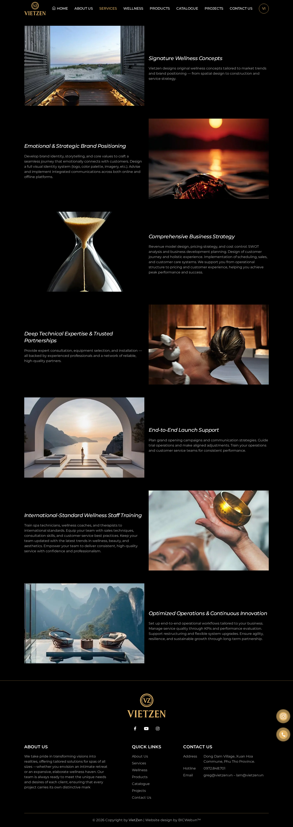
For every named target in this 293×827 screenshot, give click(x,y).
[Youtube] (146, 728)
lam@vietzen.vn (250, 775)
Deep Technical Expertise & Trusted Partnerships (68, 336)
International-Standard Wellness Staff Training (83, 515)
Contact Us (241, 8)
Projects (214, 8)
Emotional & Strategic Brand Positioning (75, 146)
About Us (83, 8)
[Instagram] (157, 728)
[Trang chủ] (35, 8)
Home (62, 8)
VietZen (135, 820)
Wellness (133, 8)
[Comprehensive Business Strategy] (84, 252)
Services (108, 8)
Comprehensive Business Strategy (191, 236)
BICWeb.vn (187, 820)
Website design (158, 820)
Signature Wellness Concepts (185, 58)
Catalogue (187, 8)
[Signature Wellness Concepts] (84, 66)
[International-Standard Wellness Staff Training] (209, 530)
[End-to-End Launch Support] (84, 437)
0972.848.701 (214, 768)
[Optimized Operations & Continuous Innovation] (84, 623)
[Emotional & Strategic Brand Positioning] (209, 159)
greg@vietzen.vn (218, 775)
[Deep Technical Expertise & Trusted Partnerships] (209, 345)
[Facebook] (135, 728)
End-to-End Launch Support (184, 430)
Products (160, 8)
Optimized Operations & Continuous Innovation (208, 613)
